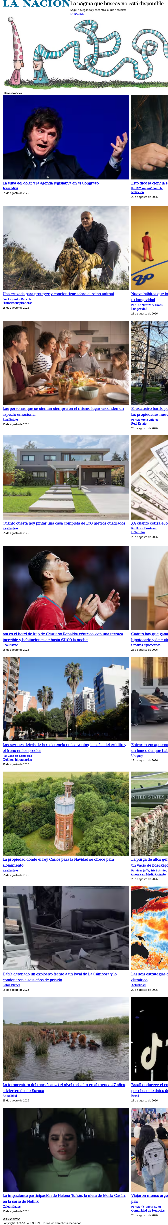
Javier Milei (10, 188)
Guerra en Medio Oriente (148, 874)
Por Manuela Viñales (144, 419)
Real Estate (10, 419)
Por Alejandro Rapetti (17, 299)
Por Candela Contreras (17, 756)
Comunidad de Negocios (148, 1210)
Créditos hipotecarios (145, 645)
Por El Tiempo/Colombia (147, 188)
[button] (66, 137)
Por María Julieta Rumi (146, 1206)
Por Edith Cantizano (144, 528)
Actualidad (138, 985)
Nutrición (137, 192)
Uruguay (137, 756)
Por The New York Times (147, 305)
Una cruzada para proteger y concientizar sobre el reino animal (58, 294)
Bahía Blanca (11, 985)
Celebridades (12, 1206)
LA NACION (77, 14)
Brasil (135, 1096)
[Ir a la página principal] (36, 6)
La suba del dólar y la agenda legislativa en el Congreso (51, 183)
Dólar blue (138, 532)
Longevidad (139, 309)
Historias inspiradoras (17, 303)
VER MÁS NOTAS (11, 1219)
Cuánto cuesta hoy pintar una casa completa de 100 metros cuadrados (64, 523)
